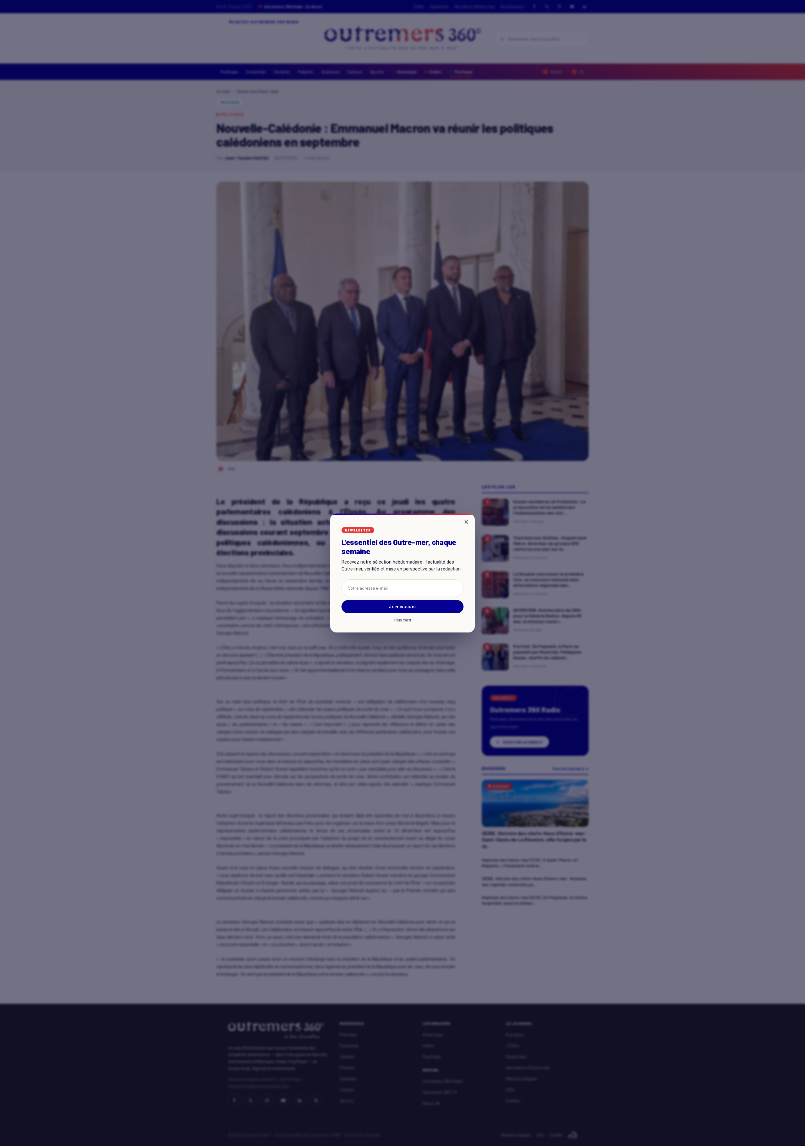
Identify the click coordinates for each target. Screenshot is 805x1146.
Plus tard (402, 620)
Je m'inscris (402, 606)
